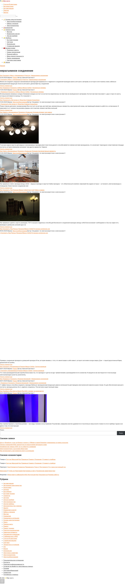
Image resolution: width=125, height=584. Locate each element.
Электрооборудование (14, 21)
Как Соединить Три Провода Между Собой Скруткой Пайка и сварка (22, 190)
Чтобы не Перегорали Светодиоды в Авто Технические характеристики (31, 471)
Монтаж (9, 32)
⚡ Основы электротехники (12, 19)
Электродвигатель (13, 25)
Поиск (2, 430)
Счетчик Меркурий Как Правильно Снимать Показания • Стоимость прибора (30, 459)
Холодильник (11, 44)
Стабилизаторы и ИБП (10, 536)
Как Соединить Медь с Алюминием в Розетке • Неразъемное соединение (24, 75)
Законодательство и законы (12, 506)
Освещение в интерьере (11, 518)
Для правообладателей (10, 570)
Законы (5, 12)
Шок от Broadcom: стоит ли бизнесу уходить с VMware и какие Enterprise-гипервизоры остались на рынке (34, 442)
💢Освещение (8, 27)
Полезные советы (13, 50)
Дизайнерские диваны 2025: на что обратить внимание (18, 447)
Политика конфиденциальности (13, 564)
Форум (5, 549)
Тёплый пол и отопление (11, 544)
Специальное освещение (11, 534)
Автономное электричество (12, 485)
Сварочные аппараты (10, 532)
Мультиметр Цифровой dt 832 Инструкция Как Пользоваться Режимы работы (33, 474)
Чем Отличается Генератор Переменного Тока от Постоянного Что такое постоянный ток (36, 467)
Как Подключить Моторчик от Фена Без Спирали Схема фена (19, 100)
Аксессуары (7, 487)
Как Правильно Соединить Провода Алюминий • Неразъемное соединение (24, 379)
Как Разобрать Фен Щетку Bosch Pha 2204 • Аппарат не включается (22, 391)
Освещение (7, 516)
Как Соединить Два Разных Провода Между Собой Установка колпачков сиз (25, 229)
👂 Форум (6, 62)
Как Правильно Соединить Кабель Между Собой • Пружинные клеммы (23, 88)
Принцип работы (12, 54)
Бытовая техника (12, 40)
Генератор (6, 496)
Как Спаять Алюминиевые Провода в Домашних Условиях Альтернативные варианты (28, 151)
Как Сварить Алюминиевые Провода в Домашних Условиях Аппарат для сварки (26, 112)
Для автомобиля (12, 36)
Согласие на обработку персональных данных (18, 566)
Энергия (6, 10)
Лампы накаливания (13, 58)
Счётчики (10, 42)
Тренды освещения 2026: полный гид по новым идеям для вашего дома (23, 444)
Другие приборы (8, 504)
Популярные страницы (10, 574)
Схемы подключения (13, 52)
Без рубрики (7, 491)
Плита (5, 522)
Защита (5, 508)
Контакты (6, 562)
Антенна (6, 489)
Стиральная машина (13, 46)
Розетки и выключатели (11, 530)
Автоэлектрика (8, 6)
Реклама (6, 568)
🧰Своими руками (9, 48)
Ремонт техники (8, 528)
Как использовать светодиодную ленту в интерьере (17, 451)
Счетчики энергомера (14, 60)
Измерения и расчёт (13, 34)
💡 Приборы (7, 38)
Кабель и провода (12, 23)
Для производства (9, 502)
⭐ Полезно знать (9, 30)
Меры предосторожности (15, 56)
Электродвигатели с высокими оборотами (14, 449)
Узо (4, 547)
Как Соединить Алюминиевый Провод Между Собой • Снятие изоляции (23, 366)
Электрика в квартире (10, 553)
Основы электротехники (11, 520)
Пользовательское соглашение (13, 560)
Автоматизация (8, 8)
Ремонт (15, 77)
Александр (3, 471)
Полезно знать (8, 524)
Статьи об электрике (10, 4)
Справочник (7, 572)
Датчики (6, 498)
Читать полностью (6, 86)
